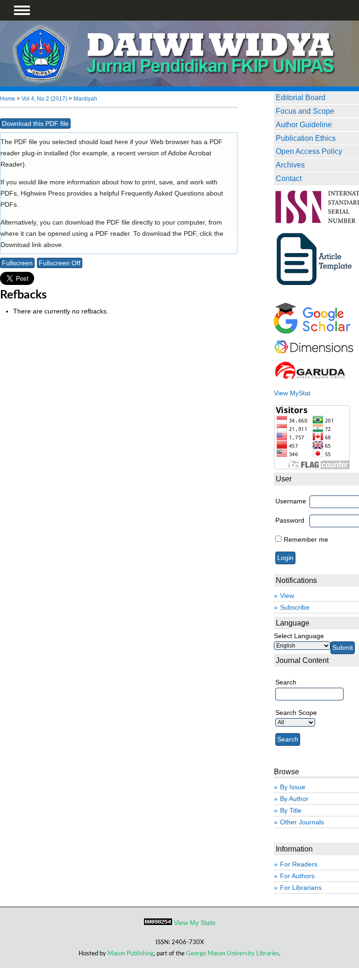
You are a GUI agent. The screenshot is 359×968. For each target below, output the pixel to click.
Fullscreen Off (59, 263)
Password (289, 520)
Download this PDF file (35, 123)
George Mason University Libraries (232, 953)
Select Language (299, 636)
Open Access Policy (309, 151)
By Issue (292, 787)
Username (290, 501)
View (287, 595)
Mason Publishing (131, 953)
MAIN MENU (22, 10)
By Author (294, 798)
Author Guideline (304, 124)
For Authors (297, 876)
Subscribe (294, 607)
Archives (290, 164)
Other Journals (302, 822)
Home (7, 98)
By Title (291, 810)
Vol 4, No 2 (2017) (44, 98)
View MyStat (292, 393)
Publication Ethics (306, 138)
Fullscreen (17, 263)
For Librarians (301, 887)
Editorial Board (300, 97)
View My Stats (194, 922)
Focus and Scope (305, 111)
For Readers (298, 864)
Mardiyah (85, 98)
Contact (289, 178)
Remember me (306, 539)
